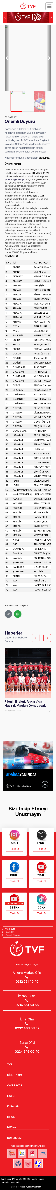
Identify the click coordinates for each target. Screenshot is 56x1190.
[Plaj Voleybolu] (22, 1153)
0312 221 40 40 (27, 981)
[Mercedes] (28, 766)
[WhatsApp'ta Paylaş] (17, 614)
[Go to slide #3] (40, 101)
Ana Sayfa (10, 928)
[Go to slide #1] (16, 101)
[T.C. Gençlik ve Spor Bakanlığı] (28, 1163)
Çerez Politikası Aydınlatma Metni (26, 1187)
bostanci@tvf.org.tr (15, 179)
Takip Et (14, 848)
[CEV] (38, 1163)
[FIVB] (42, 1153)
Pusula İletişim (37, 1179)
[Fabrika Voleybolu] (11, 1153)
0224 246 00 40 (27, 1051)
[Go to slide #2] (28, 101)
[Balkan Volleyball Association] (17, 1163)
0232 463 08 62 (27, 1028)
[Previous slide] (7, 58)
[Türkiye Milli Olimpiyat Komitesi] (32, 1153)
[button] (51, 17)
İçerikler (9, 932)
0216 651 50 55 (27, 1005)
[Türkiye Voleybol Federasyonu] (28, 5)
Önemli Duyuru (12, 935)
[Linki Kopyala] (8, 614)
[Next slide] (49, 58)
